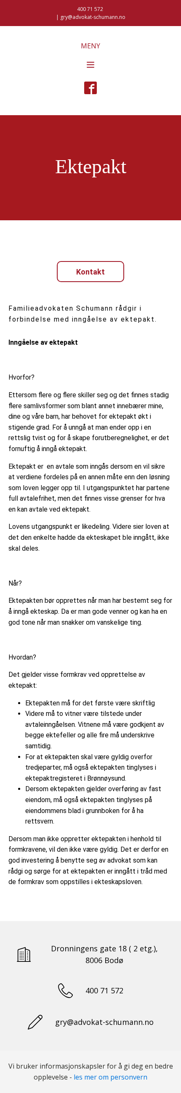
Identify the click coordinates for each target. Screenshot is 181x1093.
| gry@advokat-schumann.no (90, 17)
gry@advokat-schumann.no (104, 1022)
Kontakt (90, 271)
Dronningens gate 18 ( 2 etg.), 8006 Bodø (104, 954)
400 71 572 (90, 9)
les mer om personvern (110, 1077)
